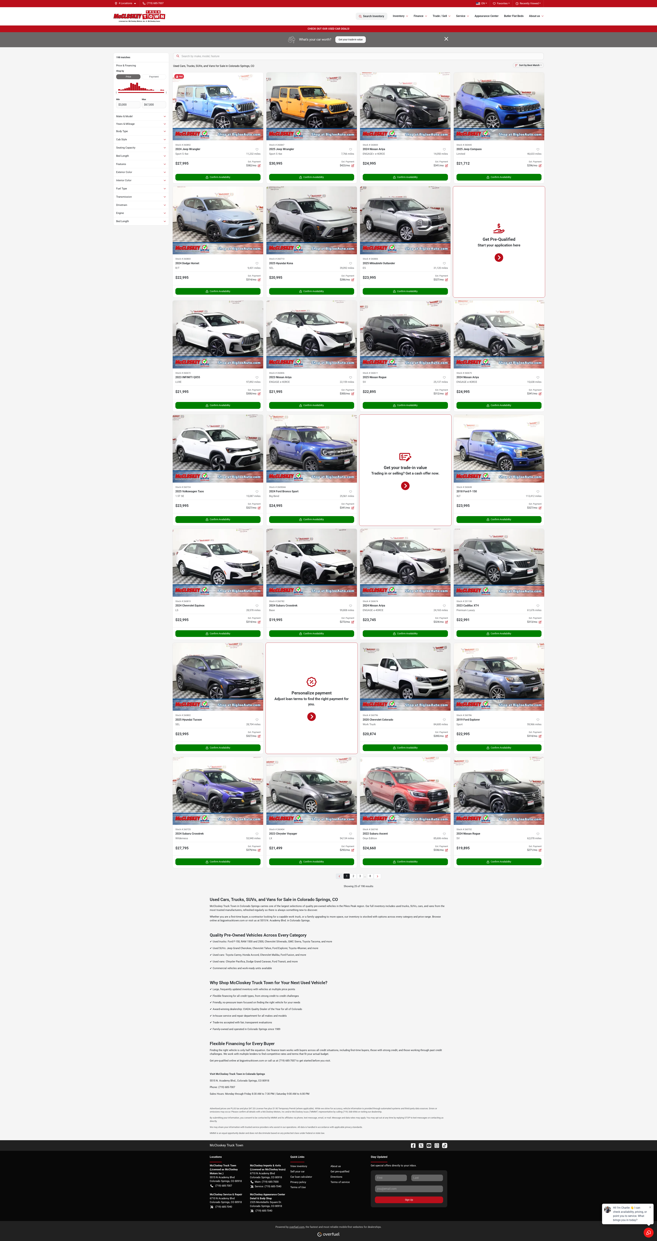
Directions (336, 1176)
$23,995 (369, 278)
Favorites (502, 3)
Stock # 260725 (183, 829)
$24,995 (463, 392)
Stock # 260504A (277, 487)
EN (483, 3)
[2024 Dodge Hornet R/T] (218, 220)
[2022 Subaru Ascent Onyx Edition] (405, 791)
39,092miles (347, 268)
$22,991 (463, 620)
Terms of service (340, 1182)
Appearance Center (487, 16)
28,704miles (253, 724)
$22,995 (182, 278)
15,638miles (534, 381)
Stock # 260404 (276, 829)
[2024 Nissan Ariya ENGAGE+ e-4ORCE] (405, 106)
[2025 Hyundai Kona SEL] (311, 220)
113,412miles (534, 496)
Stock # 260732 (464, 829)
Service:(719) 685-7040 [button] (268, 1186)
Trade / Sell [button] (440, 16)
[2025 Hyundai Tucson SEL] (218, 677)
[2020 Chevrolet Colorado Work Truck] (405, 677)
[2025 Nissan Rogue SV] (405, 334)
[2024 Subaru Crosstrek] (311, 563)
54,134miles (347, 838)
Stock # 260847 (276, 145)
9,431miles (254, 268)
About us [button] (534, 16)
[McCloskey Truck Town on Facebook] (412, 1145)
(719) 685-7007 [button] (155, 3)
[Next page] (377, 876)
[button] (126, 3)
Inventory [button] (398, 16)
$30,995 (275, 163)
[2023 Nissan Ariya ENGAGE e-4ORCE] (311, 334)
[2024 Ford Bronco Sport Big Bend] (311, 449)
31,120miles (441, 268)
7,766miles (347, 153)
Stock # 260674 (370, 601)
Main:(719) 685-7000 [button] (267, 1181)
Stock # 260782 (276, 601)
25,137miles (441, 381)
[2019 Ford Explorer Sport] (499, 677)
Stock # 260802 (183, 715)
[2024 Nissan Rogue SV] (499, 791)
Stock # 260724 (183, 487)
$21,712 (463, 163)
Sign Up (409, 1199)
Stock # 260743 (370, 829)
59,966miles (534, 724)
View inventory (298, 1166)
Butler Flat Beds (514, 16)
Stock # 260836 (276, 373)
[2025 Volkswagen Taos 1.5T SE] (218, 449)
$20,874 (369, 734)
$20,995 (275, 278)
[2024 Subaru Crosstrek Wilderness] (218, 791)
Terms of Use (298, 1187)
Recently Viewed (529, 3)
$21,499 (275, 848)
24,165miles (441, 610)
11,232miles (253, 153)
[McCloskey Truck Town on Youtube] (427, 1145)
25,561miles (347, 496)
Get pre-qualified (340, 1171)
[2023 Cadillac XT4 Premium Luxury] (499, 563)
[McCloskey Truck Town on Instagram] (435, 1145)
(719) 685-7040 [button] (223, 1206)
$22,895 (369, 392)
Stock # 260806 (370, 259)
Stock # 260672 (183, 373)
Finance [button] (418, 16)
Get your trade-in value (351, 39)
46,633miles (534, 153)
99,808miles (347, 610)
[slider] (116, 93)
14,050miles (441, 153)
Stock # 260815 (183, 601)
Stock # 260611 (370, 373)
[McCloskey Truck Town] (139, 16)
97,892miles (253, 381)
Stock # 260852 (183, 145)
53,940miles (253, 838)
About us (336, 1166)
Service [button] (460, 16)
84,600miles (441, 724)
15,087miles (253, 496)
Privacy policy (298, 1182)
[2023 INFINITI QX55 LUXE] (218, 334)
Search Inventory (373, 16)
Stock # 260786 (464, 715)
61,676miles (534, 610)
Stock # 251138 (464, 601)
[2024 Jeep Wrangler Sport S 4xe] (218, 106)
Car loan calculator (301, 1176)
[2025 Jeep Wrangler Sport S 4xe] (311, 106)
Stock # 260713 (276, 259)
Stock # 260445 (464, 145)
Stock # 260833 (370, 145)
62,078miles (534, 838)
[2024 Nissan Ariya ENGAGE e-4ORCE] (499, 334)
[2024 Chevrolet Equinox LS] (218, 563)
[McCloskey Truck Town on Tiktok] (443, 1145)
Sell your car (297, 1171)
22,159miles (347, 381)
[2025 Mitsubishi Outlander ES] (405, 220)
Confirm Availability (220, 177)
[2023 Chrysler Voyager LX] (311, 791)
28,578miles (253, 610)
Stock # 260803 (183, 259)
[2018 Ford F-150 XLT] (499, 449)
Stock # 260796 (370, 715)
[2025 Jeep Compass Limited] (499, 106)
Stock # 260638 (464, 487)
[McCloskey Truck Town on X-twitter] (420, 1145)
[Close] (446, 39)
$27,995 (182, 163)
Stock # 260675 (464, 373)
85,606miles (441, 838)
